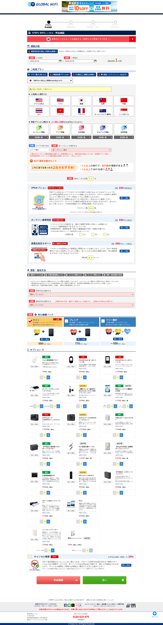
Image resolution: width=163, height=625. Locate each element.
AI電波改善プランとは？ (61, 74)
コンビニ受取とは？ (74, 275)
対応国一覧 (39, 137)
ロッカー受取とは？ (93, 275)
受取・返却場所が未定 (113, 275)
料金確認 (58, 580)
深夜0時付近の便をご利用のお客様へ (44, 51)
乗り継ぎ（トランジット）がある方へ (114, 74)
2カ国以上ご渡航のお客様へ (85, 74)
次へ (104, 580)
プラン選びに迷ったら (38, 74)
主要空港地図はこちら (55, 275)
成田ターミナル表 (35, 275)
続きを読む (83, 368)
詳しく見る (125, 198)
